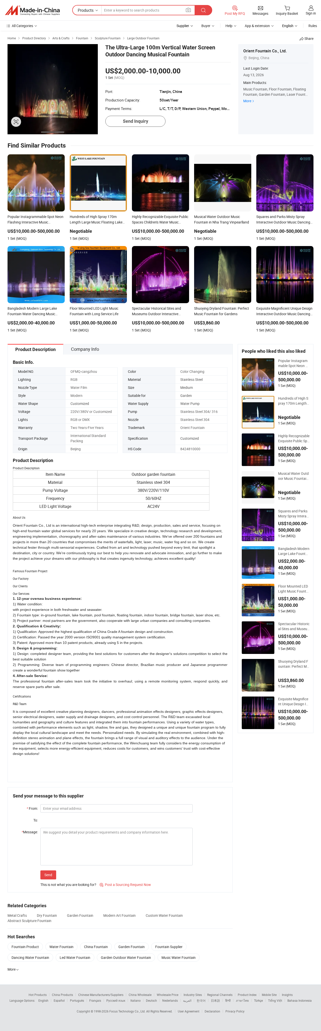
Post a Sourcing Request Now (125, 884)
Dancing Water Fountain (30, 957)
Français (95, 1000)
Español (59, 1000)
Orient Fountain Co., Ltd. (265, 51)
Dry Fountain (47, 915)
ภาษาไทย (242, 1000)
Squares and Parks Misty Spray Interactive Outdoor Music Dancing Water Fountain (293, 514)
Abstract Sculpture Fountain (29, 920)
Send (48, 874)
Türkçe (258, 1000)
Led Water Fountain (75, 957)
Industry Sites (193, 995)
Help (228, 25)
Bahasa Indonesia (299, 1000)
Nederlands (170, 1000)
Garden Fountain (80, 915)
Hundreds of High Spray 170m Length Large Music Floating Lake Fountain (293, 401)
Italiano (135, 1000)
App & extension (257, 25)
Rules (312, 25)
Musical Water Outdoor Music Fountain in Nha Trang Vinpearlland (293, 476)
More (247, 100)
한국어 (201, 1000)
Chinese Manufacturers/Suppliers (100, 995)
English (43, 1000)
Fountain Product (25, 946)
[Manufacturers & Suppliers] (32, 10)
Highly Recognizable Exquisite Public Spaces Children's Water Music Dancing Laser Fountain (293, 438)
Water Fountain (61, 946)
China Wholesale (140, 995)
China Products (62, 995)
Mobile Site (269, 995)
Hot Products (38, 995)
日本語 (215, 1000)
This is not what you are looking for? (68, 884)
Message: (30, 832)
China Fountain (96, 946)
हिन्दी (228, 1000)
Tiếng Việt (275, 1000)
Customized (79, 403)
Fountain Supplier (169, 946)
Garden (186, 395)
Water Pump (190, 403)
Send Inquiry (135, 121)
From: (32, 808)
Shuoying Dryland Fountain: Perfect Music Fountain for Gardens (293, 664)
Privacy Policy (235, 1011)
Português (77, 1000)
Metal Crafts (17, 915)
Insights (287, 995)
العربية (187, 1000)
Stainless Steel (191, 379)
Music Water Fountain (179, 957)
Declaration (212, 1011)
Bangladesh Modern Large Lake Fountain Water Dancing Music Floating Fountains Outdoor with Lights (293, 551)
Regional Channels (219, 995)
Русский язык (115, 1000)
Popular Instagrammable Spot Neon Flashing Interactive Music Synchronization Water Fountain (293, 363)
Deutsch (151, 1000)
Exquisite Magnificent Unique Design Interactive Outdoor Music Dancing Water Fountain (293, 702)
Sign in (311, 13)
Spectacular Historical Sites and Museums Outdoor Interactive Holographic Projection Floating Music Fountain (293, 626)
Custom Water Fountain (164, 915)
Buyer (205, 25)
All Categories (22, 25)
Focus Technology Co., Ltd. (127, 1011)
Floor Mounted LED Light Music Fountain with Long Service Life (293, 589)
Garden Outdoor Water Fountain (126, 957)
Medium (186, 387)
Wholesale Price (167, 995)
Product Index (247, 995)
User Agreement (188, 1011)
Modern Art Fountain (119, 915)
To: (35, 820)
